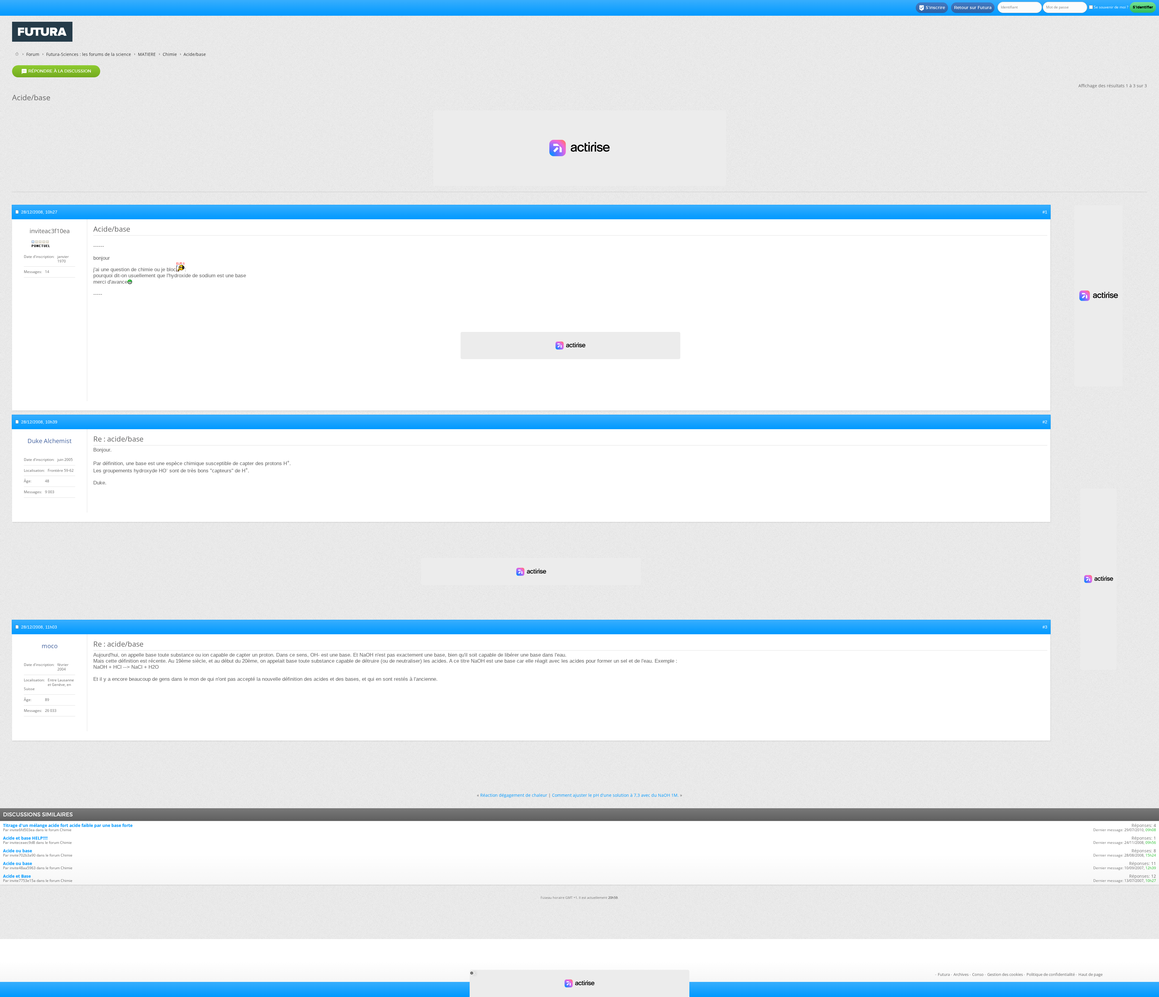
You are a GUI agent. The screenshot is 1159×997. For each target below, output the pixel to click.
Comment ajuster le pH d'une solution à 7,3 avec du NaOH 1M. (615, 795)
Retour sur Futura (972, 7)
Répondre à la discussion (56, 71)
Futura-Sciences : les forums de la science (88, 54)
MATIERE (147, 54)
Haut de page (1090, 974)
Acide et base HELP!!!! (25, 838)
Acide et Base (17, 876)
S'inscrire (932, 8)
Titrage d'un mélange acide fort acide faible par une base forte (68, 825)
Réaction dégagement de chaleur (513, 795)
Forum (32, 54)
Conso (978, 974)
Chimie (170, 54)
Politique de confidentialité (1050, 974)
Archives (961, 974)
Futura (944, 974)
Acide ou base (17, 851)
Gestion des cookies (1005, 974)
